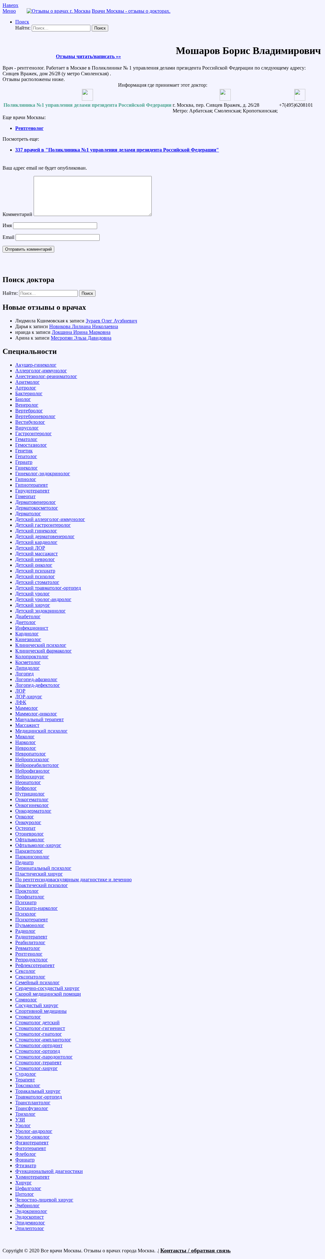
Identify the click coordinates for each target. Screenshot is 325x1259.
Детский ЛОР (30, 548)
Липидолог (27, 668)
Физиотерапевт (32, 1142)
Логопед (24, 673)
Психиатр (25, 902)
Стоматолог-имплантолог (43, 1039)
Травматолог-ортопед (38, 1097)
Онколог (24, 816)
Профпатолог (29, 896)
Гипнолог (25, 479)
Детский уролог (32, 593)
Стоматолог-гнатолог (38, 1034)
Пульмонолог (29, 925)
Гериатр (23, 462)
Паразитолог (29, 851)
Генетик (24, 450)
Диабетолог (28, 616)
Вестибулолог (30, 422)
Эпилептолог (29, 1228)
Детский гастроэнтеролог (43, 525)
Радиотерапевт (31, 936)
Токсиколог (27, 1085)
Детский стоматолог (37, 582)
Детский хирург (32, 605)
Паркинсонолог (32, 856)
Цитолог (24, 1194)
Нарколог (25, 742)
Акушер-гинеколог (35, 365)
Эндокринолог (31, 1211)
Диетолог (25, 622)
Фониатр (25, 1159)
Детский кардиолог (36, 542)
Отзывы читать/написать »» (88, 56)
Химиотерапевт (32, 1177)
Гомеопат (25, 496)
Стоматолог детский (37, 1022)
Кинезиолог (28, 639)
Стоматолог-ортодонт (39, 1045)
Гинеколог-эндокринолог (42, 473)
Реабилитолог (30, 942)
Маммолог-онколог (36, 713)
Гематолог (26, 439)
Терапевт (25, 1079)
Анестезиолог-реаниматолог (46, 376)
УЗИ (20, 1119)
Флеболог (25, 1154)
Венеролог (26, 405)
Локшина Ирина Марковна (81, 332)
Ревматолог (27, 948)
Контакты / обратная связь (195, 1250)
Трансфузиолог (31, 1108)
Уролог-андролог (33, 1131)
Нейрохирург (29, 776)
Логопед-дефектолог (37, 685)
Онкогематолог (32, 799)
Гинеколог (26, 467)
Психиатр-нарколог (36, 908)
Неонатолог (28, 782)
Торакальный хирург (38, 1091)
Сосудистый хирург (36, 1005)
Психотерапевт (31, 919)
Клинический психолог (40, 645)
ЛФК (20, 702)
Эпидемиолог (30, 1222)
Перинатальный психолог (43, 868)
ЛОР (20, 691)
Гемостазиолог (31, 445)
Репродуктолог (31, 959)
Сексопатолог (30, 976)
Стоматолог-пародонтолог (44, 1056)
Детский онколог (33, 565)
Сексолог (25, 971)
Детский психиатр (35, 570)
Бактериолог (29, 393)
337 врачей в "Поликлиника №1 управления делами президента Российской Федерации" (117, 149)
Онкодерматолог (33, 811)
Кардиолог (27, 633)
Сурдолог (25, 1074)
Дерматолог (28, 513)
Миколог (25, 736)
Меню (9, 11)
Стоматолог (28, 1016)
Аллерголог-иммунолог (41, 370)
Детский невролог (35, 559)
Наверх (10, 5)
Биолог (23, 399)
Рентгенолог (29, 128)
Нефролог (26, 788)
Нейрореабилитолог (37, 765)
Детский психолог (35, 576)
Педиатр (24, 862)
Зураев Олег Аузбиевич (111, 320)
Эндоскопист (29, 1217)
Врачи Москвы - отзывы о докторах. (131, 11)
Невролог (25, 748)
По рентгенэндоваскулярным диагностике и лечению (73, 879)
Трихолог (25, 1114)
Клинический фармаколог (43, 650)
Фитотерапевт (30, 1148)
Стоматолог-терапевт (38, 1062)
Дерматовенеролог (35, 502)
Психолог (25, 914)
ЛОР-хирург (28, 696)
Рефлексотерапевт (35, 965)
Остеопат (25, 828)
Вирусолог (27, 427)
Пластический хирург (39, 874)
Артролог (25, 387)
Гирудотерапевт (32, 490)
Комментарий (17, 214)
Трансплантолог (32, 1102)
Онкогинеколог (32, 805)
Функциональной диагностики (49, 1171)
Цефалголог (28, 1188)
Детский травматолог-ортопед (48, 588)
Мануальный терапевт (39, 719)
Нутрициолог (30, 793)
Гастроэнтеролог (33, 433)
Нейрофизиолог (32, 771)
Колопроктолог (32, 656)
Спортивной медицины (41, 1011)
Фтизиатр (25, 1165)
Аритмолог (27, 382)
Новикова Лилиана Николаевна (83, 326)
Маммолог (26, 708)
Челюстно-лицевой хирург (44, 1199)
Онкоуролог (28, 822)
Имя (7, 225)
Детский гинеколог (36, 530)
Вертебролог (29, 410)
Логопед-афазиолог (36, 679)
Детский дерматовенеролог (45, 536)
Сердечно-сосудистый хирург (47, 988)
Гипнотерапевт (31, 485)
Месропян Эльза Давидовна (81, 338)
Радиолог (25, 931)
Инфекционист (31, 628)
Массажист (27, 725)
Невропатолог (30, 753)
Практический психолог (41, 885)
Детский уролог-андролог (43, 599)
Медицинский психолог (41, 731)
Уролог (23, 1125)
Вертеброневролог (35, 416)
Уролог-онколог (32, 1137)
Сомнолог (26, 999)
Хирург (23, 1182)
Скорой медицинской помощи (48, 994)
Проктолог (27, 891)
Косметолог (28, 662)
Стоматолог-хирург (36, 1068)
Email (8, 237)
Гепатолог (26, 456)
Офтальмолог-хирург (38, 845)
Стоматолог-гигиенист (40, 1028)
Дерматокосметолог (36, 508)
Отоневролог (29, 833)
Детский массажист (36, 553)
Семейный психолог (37, 982)
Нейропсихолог (32, 759)
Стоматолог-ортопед (37, 1051)
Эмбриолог (27, 1205)
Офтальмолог (29, 839)
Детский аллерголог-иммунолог (50, 519)
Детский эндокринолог (40, 610)
